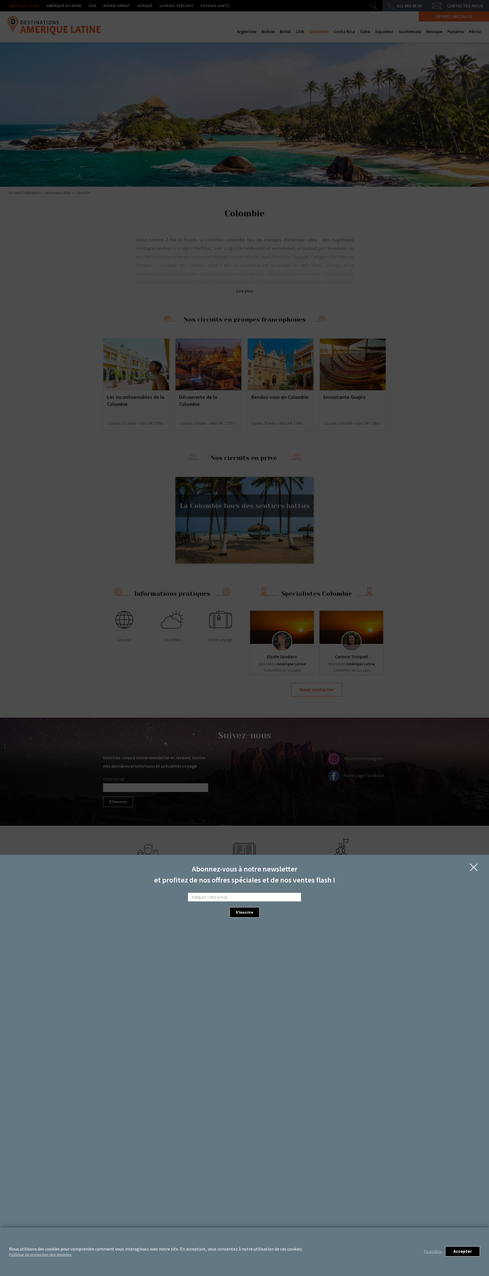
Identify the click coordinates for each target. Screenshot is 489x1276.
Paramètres (433, 1251)
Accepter (462, 1251)
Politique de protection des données (40, 1254)
